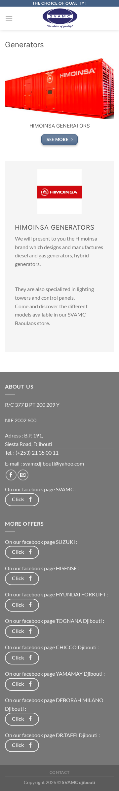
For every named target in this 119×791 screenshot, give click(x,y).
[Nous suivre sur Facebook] (11, 475)
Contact (59, 772)
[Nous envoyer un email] (23, 475)
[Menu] (9, 18)
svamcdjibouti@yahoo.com (53, 463)
